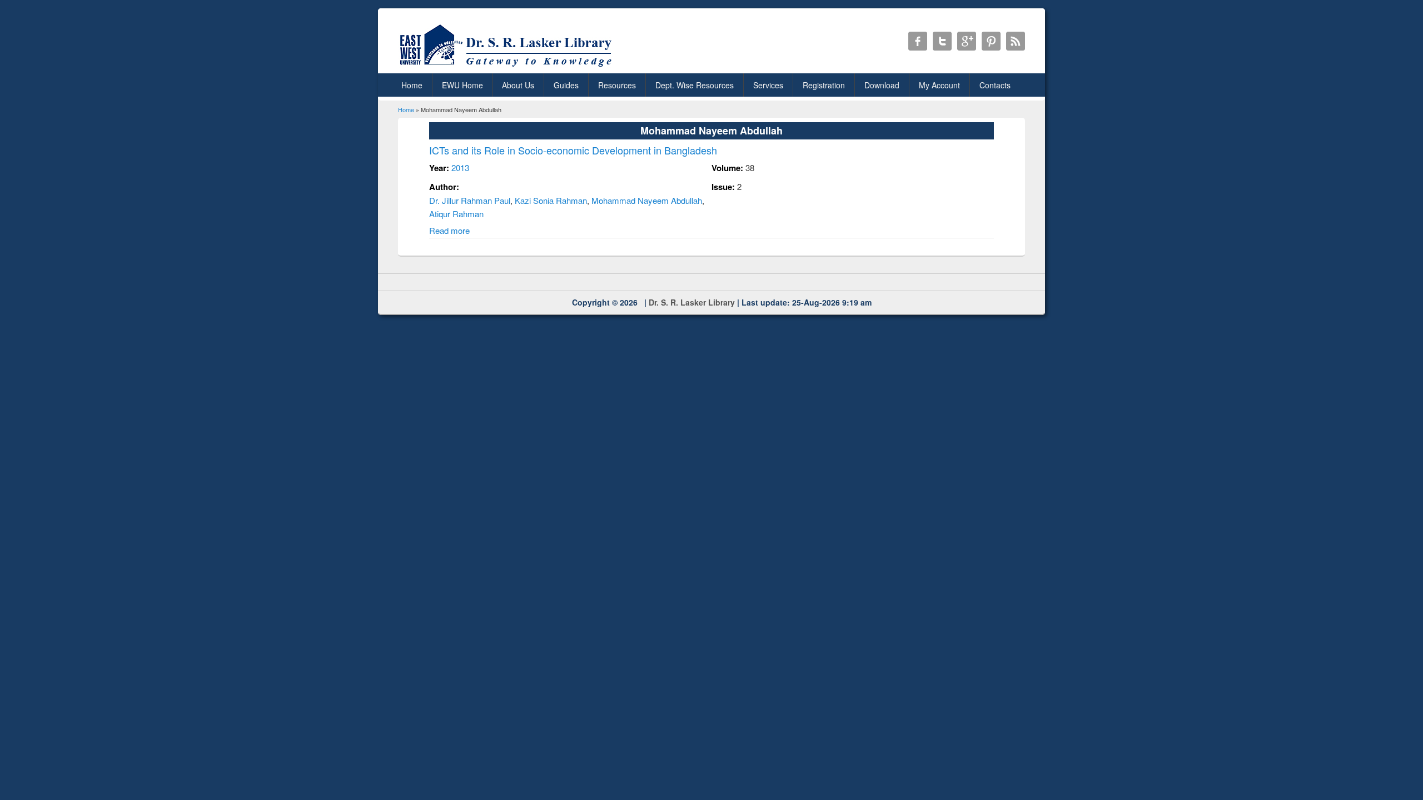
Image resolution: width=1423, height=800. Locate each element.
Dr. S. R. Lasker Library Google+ (966, 41)
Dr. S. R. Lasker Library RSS (1015, 41)
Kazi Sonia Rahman (551, 200)
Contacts (995, 85)
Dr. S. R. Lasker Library (692, 302)
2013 (460, 167)
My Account (939, 85)
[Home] (508, 66)
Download (881, 85)
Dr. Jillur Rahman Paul (469, 200)
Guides (566, 85)
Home (411, 85)
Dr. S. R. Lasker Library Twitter (942, 41)
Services (768, 85)
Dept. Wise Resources (694, 85)
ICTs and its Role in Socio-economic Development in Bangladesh (573, 150)
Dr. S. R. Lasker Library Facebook (917, 41)
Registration (824, 85)
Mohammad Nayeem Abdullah (646, 200)
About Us (518, 85)
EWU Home (462, 85)
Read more (449, 230)
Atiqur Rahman (456, 213)
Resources (617, 85)
